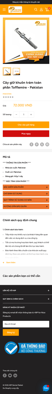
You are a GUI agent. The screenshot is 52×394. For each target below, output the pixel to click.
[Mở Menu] (4, 9)
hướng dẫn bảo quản (26, 206)
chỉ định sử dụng (26, 193)
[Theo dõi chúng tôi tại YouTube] (10, 375)
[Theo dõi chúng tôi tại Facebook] (5, 375)
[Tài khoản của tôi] (41, 9)
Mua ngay (26, 133)
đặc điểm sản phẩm (26, 187)
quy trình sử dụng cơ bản (26, 200)
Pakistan (7, 94)
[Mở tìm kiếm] (35, 9)
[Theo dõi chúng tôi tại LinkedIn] (15, 375)
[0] (47, 9)
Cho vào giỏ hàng (26, 125)
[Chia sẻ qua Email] (47, 144)
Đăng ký (11, 332)
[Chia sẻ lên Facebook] (31, 144)
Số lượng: (7, 114)
